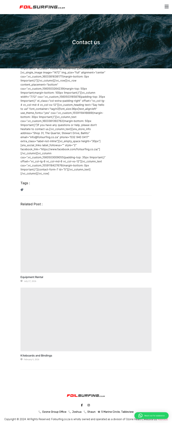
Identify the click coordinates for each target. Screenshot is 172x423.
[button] (151, 415)
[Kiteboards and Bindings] (86, 319)
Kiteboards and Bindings (36, 355)
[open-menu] (167, 7)
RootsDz (163, 419)
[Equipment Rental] (86, 241)
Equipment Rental (31, 277)
